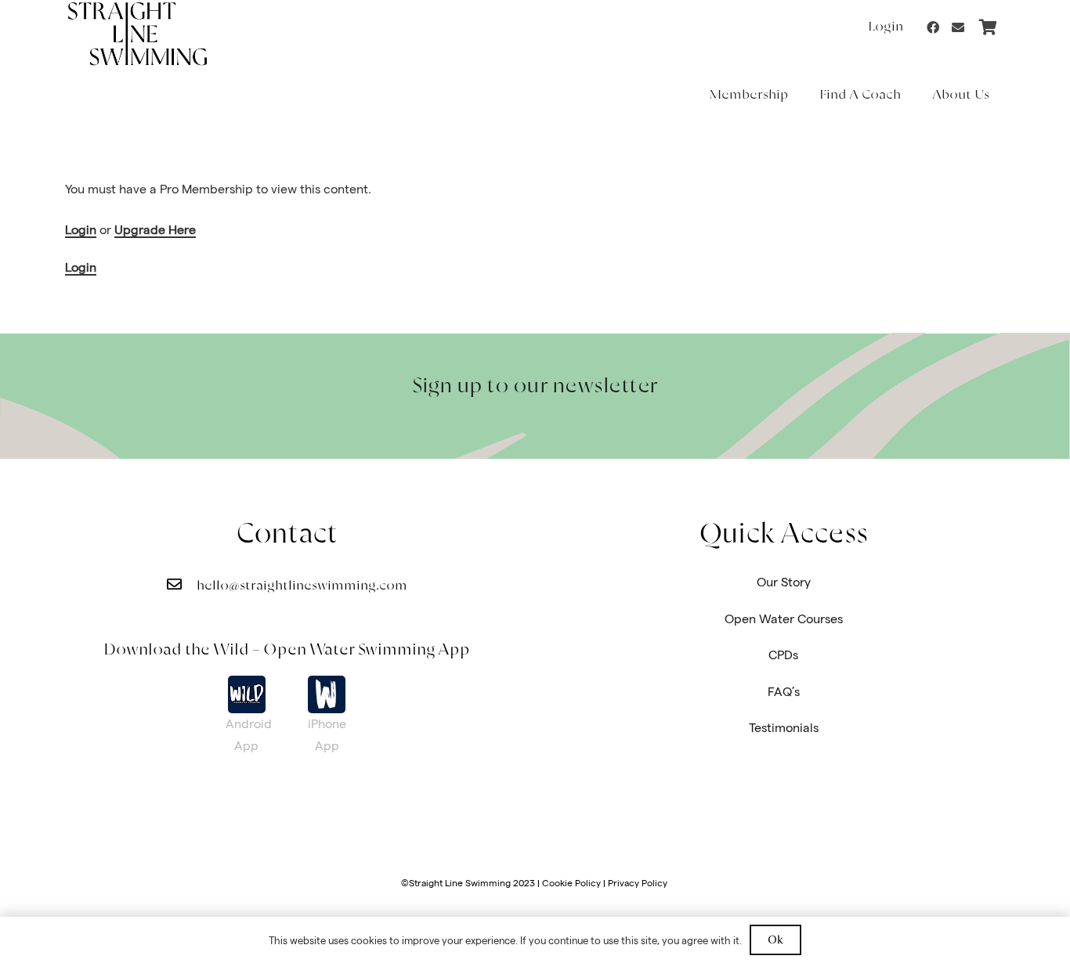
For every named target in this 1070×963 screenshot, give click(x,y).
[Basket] (988, 27)
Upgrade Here (155, 229)
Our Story (784, 582)
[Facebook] (932, 27)
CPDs (783, 655)
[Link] (247, 694)
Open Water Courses (784, 619)
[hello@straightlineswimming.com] (181, 585)
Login (80, 229)
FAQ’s (784, 691)
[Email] (958, 27)
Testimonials (784, 727)
